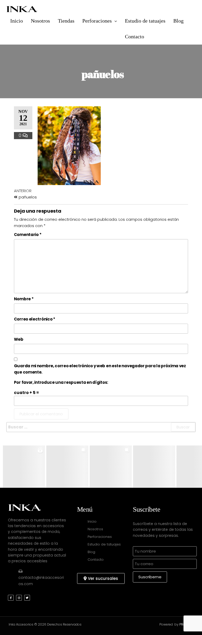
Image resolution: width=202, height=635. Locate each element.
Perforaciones (97, 21)
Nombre (24, 299)
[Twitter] (27, 598)
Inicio (16, 21)
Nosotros (40, 21)
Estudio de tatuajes (145, 21)
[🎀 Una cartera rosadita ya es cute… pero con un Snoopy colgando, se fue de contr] (67, 466)
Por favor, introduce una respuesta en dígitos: (61, 382)
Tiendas (66, 21)
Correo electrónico (34, 319)
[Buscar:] (101, 427)
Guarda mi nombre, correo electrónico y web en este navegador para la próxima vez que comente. (100, 369)
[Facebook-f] (11, 598)
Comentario (27, 234)
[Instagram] (19, 598)
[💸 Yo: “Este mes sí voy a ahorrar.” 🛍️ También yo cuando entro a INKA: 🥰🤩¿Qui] (24, 466)
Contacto (134, 36)
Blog (178, 21)
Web (18, 339)
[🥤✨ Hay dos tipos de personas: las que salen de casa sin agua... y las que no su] (154, 466)
